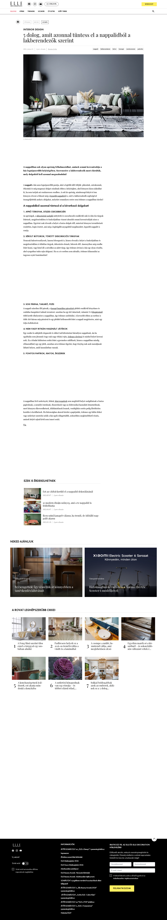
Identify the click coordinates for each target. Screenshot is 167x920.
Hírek (22, 11)
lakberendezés (105, 49)
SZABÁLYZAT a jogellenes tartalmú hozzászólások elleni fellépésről (81, 882)
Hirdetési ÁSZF (66, 913)
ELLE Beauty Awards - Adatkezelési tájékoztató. (78, 877)
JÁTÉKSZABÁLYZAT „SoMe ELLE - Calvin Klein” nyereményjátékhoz (78, 896)
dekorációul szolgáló (45, 216)
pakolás (140, 49)
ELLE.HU (13, 11)
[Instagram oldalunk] (35, 4)
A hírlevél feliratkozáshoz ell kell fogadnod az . (129, 877)
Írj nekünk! (16, 857)
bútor (114, 49)
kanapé (121, 49)
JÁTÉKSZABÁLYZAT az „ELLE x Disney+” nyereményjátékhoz (83, 849)
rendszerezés (130, 49)
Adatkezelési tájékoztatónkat (125, 878)
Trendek (31, 11)
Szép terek (62, 11)
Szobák (41, 11)
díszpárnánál (97, 312)
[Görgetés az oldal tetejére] (154, 838)
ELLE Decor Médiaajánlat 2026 (72, 865)
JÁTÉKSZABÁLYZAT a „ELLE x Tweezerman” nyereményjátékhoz (77, 907)
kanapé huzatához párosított (62, 308)
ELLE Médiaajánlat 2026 (70, 861)
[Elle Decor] (16, 4)
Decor (36, 22)
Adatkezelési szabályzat (70, 869)
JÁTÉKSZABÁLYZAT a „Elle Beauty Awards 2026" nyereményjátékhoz (79, 889)
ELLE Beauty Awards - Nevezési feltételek (75, 873)
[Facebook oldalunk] (29, 4)
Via (24, 425)
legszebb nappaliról (58, 196)
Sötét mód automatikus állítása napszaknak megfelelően (27, 870)
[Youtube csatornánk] (41, 4)
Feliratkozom (122, 888)
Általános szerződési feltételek (71, 857)
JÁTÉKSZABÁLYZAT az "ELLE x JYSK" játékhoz (77, 902)
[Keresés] (153, 11)
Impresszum (65, 853)
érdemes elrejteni (75, 336)
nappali (95, 49)
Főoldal (27, 22)
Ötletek (51, 11)
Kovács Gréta (52, 49)
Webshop (149, 4)
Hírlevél (53, 4)
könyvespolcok (61, 401)
